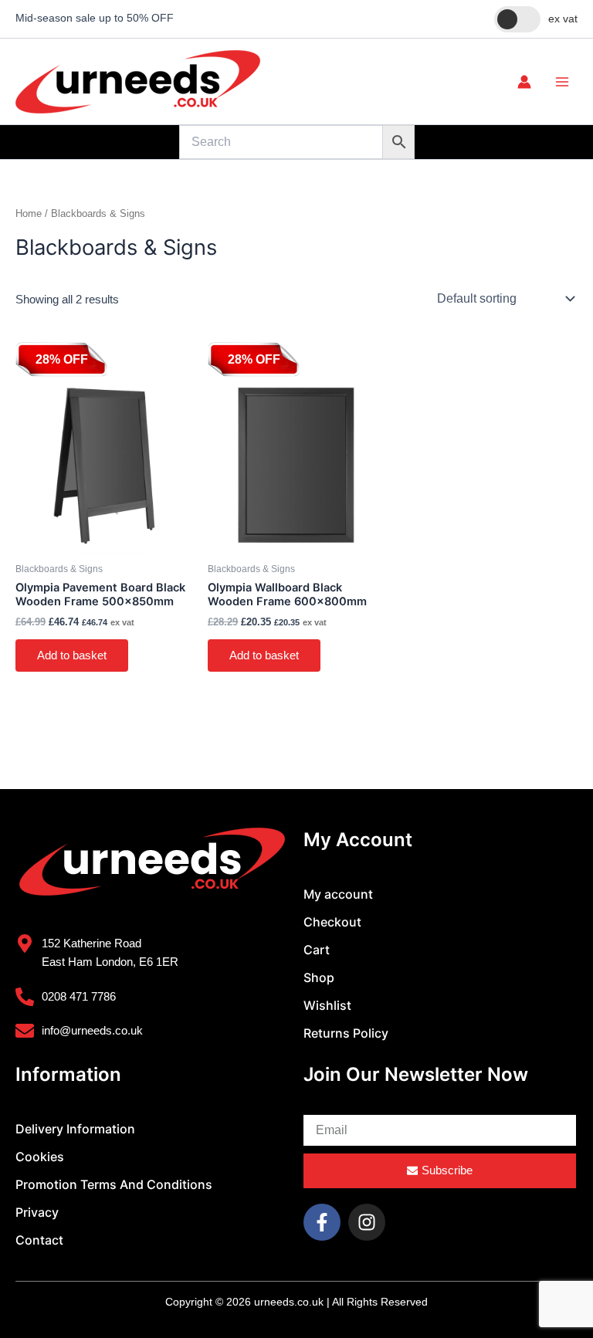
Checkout (332, 922)
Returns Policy (345, 1033)
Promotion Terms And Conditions (113, 1184)
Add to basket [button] (72, 655)
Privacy (37, 1212)
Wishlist (327, 1005)
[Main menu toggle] (562, 81)
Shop (318, 977)
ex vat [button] (563, 18)
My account (338, 894)
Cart (316, 949)
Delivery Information (75, 1128)
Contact (39, 1240)
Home (28, 213)
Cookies (39, 1156)
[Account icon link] (524, 82)
